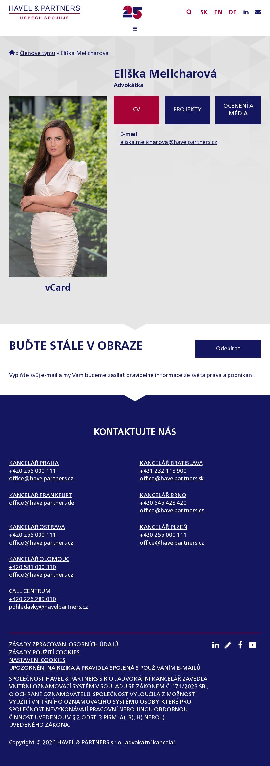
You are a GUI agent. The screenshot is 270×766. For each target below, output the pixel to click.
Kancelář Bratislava (171, 463)
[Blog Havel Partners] (230, 645)
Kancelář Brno (163, 495)
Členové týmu (37, 53)
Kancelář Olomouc (39, 559)
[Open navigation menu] (135, 29)
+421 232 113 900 (163, 471)
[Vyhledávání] (189, 12)
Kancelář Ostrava (37, 527)
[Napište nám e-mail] (258, 12)
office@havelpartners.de (41, 503)
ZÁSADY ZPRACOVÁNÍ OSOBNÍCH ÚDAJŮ (63, 645)
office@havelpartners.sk (172, 479)
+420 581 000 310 (32, 567)
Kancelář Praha (34, 463)
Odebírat (228, 349)
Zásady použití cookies (44, 653)
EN (218, 12)
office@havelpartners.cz (41, 479)
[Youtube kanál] (255, 645)
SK (204, 12)
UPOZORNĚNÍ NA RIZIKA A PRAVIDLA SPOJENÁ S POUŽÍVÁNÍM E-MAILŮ (104, 668)
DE (233, 12)
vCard (58, 288)
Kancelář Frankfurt (40, 495)
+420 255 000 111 (32, 471)
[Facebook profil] (242, 645)
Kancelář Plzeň (163, 527)
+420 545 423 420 (163, 503)
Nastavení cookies (37, 660)
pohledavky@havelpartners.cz (48, 607)
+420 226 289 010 (32, 599)
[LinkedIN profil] (246, 12)
